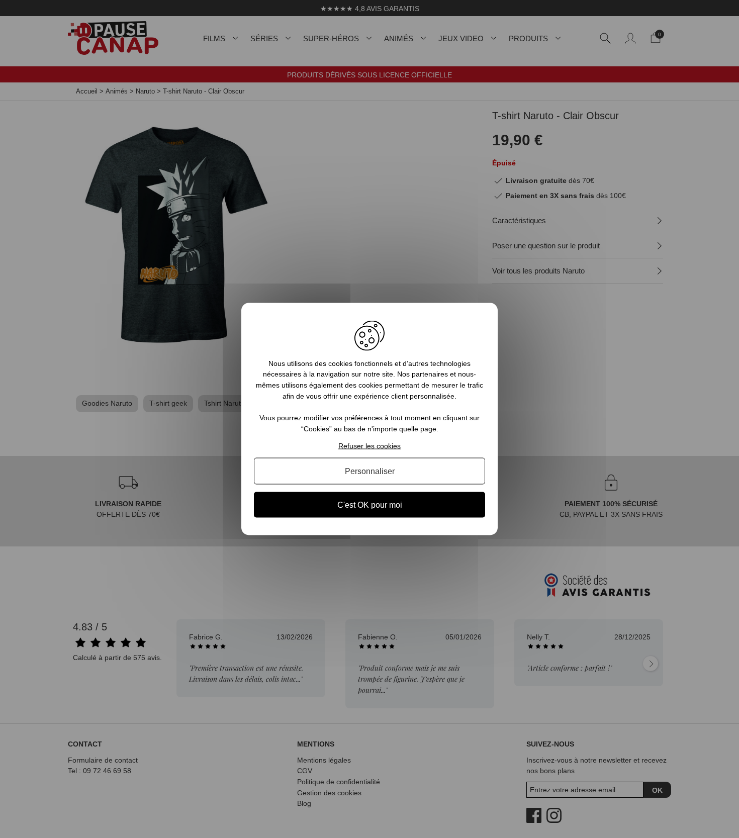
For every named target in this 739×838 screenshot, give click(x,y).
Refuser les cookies (369, 446)
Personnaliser (370, 471)
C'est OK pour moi (369, 505)
